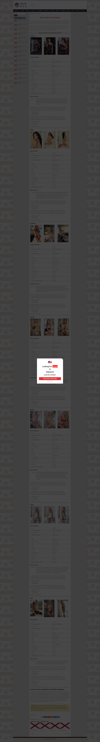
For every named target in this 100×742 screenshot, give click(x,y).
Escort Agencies (46, 10)
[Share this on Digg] (55, 717)
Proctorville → (67, 733)
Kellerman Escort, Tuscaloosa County (23, 78)
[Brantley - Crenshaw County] (15, 74)
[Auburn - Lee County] (15, 29)
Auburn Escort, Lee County (22, 28)
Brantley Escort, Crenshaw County (22, 73)
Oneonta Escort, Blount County (23, 64)
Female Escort (16, 10)
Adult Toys (77, 10)
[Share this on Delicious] (59, 717)
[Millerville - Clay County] (15, 43)
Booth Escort (52, 730)
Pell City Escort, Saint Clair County (22, 51)
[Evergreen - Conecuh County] (15, 47)
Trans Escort (33, 10)
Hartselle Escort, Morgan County (22, 24)
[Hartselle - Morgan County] (15, 25)
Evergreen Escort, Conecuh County (22, 47)
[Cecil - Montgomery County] (15, 70)
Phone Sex (82, 10)
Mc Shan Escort (43, 730)
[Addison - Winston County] (15, 34)
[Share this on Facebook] (45, 717)
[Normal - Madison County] (15, 56)
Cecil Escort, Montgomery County (22, 69)
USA (31, 13)
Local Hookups (62, 10)
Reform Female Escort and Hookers (50, 17)
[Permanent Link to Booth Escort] (55, 725)
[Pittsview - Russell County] (15, 38)
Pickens (39, 719)
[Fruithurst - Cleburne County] (15, 21)
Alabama (34, 13)
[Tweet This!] (43, 717)
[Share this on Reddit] (51, 717)
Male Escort (22, 10)
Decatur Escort (63, 730)
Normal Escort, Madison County (22, 56)
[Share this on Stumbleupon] (53, 717)
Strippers (68, 10)
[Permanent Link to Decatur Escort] (65, 725)
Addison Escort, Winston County (22, 33)
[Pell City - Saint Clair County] (15, 52)
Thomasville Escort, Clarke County (22, 82)
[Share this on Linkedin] (57, 717)
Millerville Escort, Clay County (23, 41)
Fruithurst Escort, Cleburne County (22, 20)
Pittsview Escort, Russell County (22, 38)
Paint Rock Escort (33, 730)
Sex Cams (73, 10)
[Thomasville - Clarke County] (15, 83)
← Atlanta (32, 733)
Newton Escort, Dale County (22, 59)
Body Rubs (52, 10)
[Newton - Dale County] (15, 61)
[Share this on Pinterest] (49, 717)
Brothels (57, 10)
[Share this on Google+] (47, 717)
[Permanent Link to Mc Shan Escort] (45, 725)
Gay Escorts (28, 10)
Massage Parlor (39, 10)
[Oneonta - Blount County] (15, 65)
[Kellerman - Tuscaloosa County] (15, 79)
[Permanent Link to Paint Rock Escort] (35, 725)
